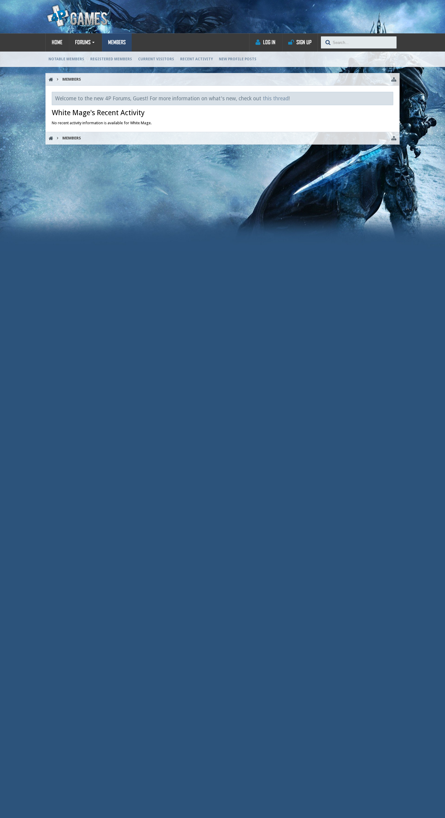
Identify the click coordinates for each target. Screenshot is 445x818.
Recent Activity (196, 59)
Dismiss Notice (389, 98)
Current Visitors (156, 59)
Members (117, 42)
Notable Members (66, 59)
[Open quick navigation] (393, 79)
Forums (83, 42)
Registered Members (111, 59)
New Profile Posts (237, 59)
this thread (275, 98)
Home (57, 42)
